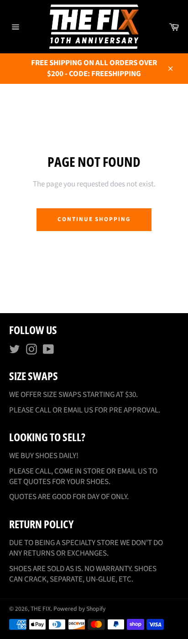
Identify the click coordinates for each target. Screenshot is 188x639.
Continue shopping (94, 219)
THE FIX (41, 608)
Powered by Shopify (79, 608)
